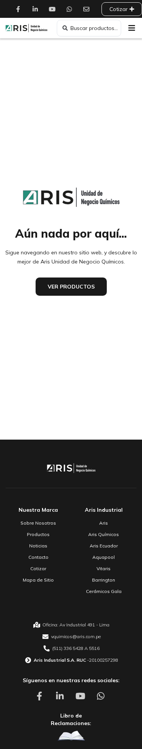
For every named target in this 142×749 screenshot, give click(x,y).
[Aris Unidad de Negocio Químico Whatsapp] (71, 9)
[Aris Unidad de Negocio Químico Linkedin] (37, 9)
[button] (131, 28)
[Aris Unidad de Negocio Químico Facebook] (20, 9)
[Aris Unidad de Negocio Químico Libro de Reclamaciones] (71, 736)
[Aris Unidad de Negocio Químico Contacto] (88, 9)
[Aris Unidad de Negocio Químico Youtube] (54, 9)
